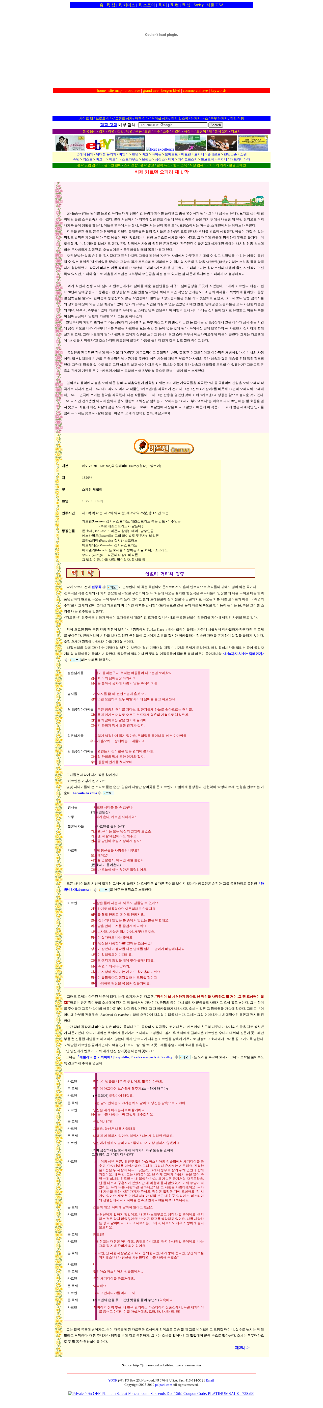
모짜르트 (171, 154)
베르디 (114, 159)
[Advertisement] (161, 62)
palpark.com (163, 1385)
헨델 (135, 154)
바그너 (101, 159)
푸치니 (222, 159)
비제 (171, 159)
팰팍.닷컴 (108, 125)
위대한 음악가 (106, 154)
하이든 (157, 154)
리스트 (88, 159)
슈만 (76, 159)
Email (210, 1380)
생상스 (160, 159)
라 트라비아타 (240, 159)
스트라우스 (130, 159)
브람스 (147, 159)
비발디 (124, 154)
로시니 (199, 154)
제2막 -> (242, 1347)
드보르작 (207, 159)
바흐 (145, 154)
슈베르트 (214, 154)
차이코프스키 (188, 159)
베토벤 (186, 154)
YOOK (112, 1380)
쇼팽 (243, 154)
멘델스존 (230, 154)
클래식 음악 (84, 154)
